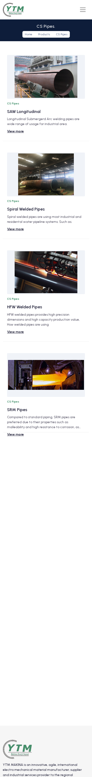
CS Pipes (61, 34)
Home (28, 34)
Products (44, 34)
